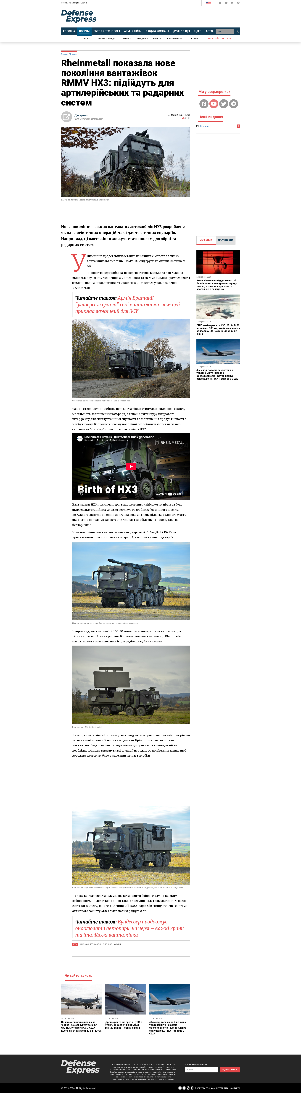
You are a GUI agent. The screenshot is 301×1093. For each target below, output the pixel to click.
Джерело (81, 115)
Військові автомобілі (90, 944)
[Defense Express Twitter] (232, 3)
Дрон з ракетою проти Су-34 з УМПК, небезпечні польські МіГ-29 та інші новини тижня (123, 1025)
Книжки (157, 39)
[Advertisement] (176, 17)
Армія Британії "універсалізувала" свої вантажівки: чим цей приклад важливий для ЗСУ (127, 304)
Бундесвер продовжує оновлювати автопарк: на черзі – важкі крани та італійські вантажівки (129, 928)
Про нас (87, 39)
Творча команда (106, 39)
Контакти (193, 39)
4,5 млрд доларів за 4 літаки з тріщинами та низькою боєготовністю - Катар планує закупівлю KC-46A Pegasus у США (167, 1028)
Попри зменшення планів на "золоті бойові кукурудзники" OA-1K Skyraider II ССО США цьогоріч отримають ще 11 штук (81, 1026)
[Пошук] (237, 31)
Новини (73, 54)
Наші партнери (174, 39)
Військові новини (112, 944)
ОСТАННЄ (206, 240)
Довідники (142, 39)
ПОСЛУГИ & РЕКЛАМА (205, 1088)
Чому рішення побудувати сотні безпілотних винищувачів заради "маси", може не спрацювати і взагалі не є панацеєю (216, 285)
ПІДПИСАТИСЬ (230, 1069)
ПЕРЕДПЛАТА (222, 1088)
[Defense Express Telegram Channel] (238, 3)
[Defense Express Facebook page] (220, 3)
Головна (65, 54)
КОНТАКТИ (235, 1088)
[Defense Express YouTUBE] (226, 3)
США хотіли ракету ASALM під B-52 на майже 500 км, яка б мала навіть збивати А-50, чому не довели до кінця (218, 329)
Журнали (126, 39)
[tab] (206, 240)
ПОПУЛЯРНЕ (225, 240)
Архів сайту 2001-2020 (219, 39)
